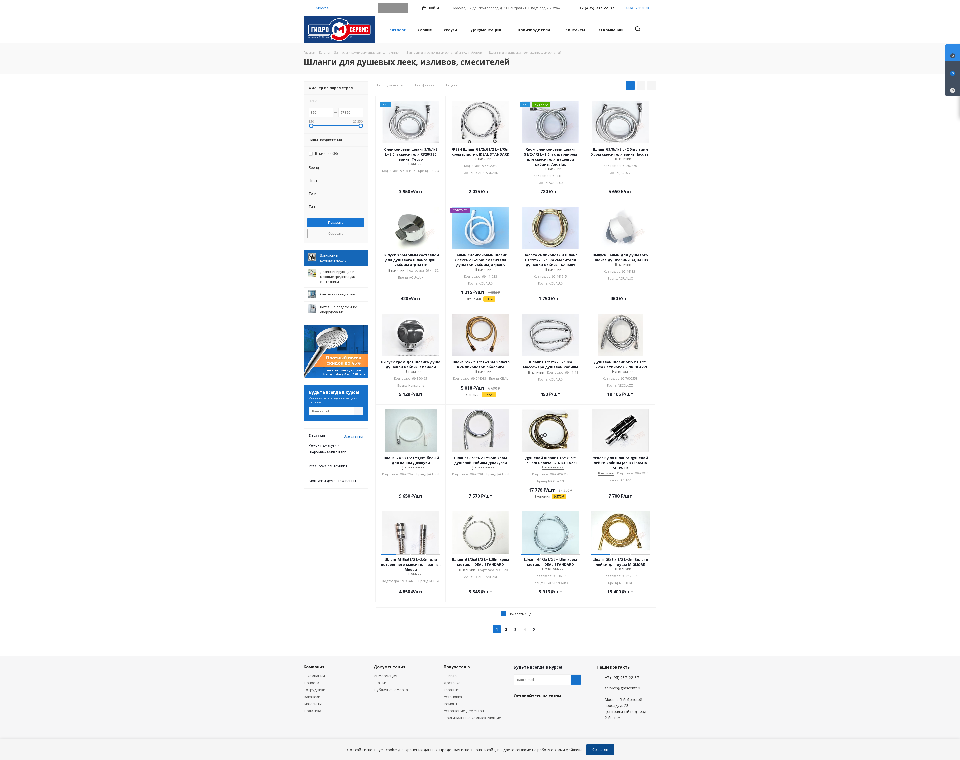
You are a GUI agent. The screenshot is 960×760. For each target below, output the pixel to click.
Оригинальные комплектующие (472, 717)
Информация (385, 675)
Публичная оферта (391, 689)
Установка (453, 696)
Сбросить (336, 233)
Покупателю (457, 667)
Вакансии (312, 696)
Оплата (450, 675)
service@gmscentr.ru (623, 687)
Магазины (313, 703)
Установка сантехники (328, 466)
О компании (314, 675)
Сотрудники (315, 689)
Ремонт (451, 703)
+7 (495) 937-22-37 (596, 7)
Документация (390, 667)
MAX (403, 8)
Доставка (452, 682)
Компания (314, 667)
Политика (312, 710)
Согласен (600, 749)
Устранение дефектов (464, 710)
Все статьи (353, 436)
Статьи (380, 682)
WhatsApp (393, 8)
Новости (311, 682)
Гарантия (452, 689)
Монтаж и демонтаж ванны (332, 480)
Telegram (383, 8)
